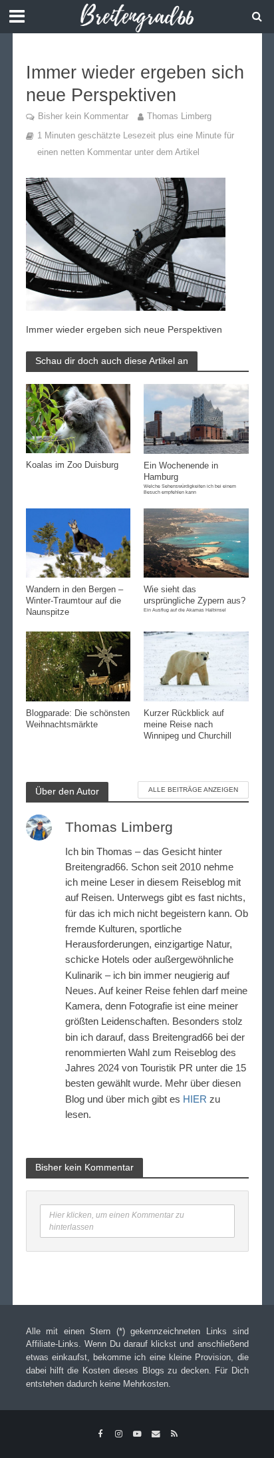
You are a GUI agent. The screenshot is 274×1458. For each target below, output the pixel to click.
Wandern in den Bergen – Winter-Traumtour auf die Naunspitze (74, 601)
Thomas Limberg (179, 116)
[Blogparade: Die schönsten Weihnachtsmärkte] (78, 665)
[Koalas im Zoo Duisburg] (78, 417)
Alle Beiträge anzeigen (193, 789)
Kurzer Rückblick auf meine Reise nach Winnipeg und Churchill (187, 725)
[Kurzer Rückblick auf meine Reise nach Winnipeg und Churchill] (196, 665)
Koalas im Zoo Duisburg (72, 465)
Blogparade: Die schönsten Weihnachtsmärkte (78, 719)
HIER (195, 1099)
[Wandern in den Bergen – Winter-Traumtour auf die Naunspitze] (78, 542)
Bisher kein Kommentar (83, 116)
